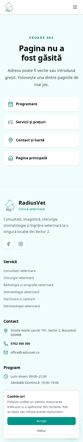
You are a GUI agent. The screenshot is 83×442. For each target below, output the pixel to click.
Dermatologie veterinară (22, 306)
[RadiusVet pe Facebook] (8, 244)
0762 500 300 (20, 343)
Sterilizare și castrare (19, 299)
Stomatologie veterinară (21, 292)
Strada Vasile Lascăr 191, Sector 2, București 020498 (43, 332)
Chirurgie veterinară (19, 278)
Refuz (41, 431)
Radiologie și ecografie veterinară (28, 285)
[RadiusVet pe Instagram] (21, 244)
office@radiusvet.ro (25, 352)
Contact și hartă (30, 140)
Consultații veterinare (20, 271)
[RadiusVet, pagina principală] (9, 7)
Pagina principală (31, 157)
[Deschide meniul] (75, 7)
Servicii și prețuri (31, 122)
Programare (26, 103)
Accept (41, 421)
